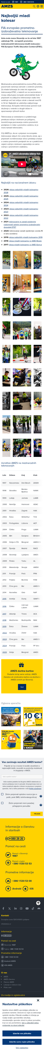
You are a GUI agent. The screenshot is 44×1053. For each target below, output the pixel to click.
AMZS (6, 976)
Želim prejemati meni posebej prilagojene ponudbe (21, 804)
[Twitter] (9, 908)
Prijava (37, 814)
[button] (5, 260)
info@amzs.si (6, 924)
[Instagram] (21, 908)
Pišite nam (7, 987)
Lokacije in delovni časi (12, 985)
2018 (4, 620)
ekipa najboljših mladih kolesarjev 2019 (25, 237)
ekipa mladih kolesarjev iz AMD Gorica (25, 244)
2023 (4, 639)
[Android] (39, 908)
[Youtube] (27, 908)
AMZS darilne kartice (22, 671)
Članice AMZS (9, 982)
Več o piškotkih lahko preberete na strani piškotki (20, 1024)
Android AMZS (10, 961)
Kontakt (5, 915)
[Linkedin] (15, 908)
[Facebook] (3, 908)
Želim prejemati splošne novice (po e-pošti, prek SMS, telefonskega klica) (21, 795)
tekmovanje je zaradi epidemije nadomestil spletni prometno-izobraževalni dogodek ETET (22, 224)
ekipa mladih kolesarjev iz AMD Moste (25, 241)
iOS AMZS (8, 965)
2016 (4, 606)
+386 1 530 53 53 (16, 949)
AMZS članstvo (9, 979)
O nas (4, 972)
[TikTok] (33, 908)
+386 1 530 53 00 (11, 957)
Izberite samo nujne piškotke (22, 1041)
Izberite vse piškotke (22, 1033)
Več (22, 687)
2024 (4, 645)
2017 (4, 614)
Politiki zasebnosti (35, 788)
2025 (4, 652)
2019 (4, 626)
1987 (14, 945)
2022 (4, 633)
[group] (22, 260)
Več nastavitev (22, 1047)
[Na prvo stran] (9, 6)
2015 (4, 598)
